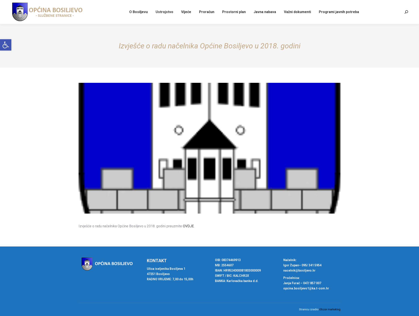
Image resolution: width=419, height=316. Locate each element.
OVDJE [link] (188, 226)
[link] (5, 45)
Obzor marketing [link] (329, 309)
